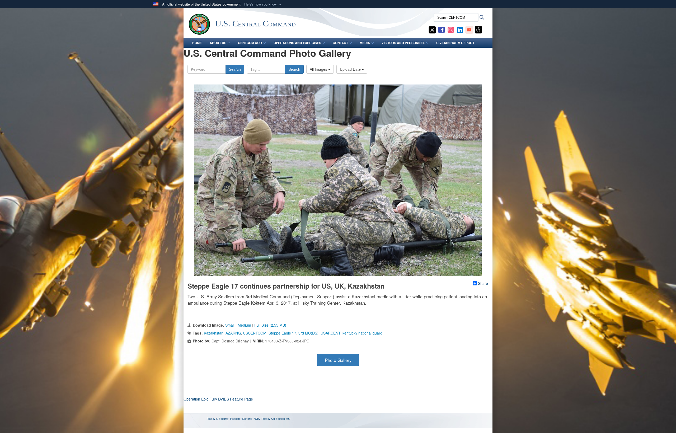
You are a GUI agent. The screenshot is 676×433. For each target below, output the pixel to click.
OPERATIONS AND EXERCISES (297, 42)
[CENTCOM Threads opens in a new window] (478, 29)
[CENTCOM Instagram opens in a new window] (451, 29)
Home (197, 42)
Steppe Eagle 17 (282, 333)
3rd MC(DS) (308, 333)
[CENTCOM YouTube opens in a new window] (469, 29)
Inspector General (241, 419)
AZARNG (233, 333)
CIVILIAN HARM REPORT (455, 42)
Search (235, 69)
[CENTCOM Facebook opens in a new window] (441, 29)
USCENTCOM (254, 333)
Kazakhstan (213, 333)
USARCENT (330, 333)
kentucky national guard (362, 333)
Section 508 (283, 419)
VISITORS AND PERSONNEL (403, 42)
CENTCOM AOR (250, 42)
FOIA (256, 419)
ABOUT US (218, 42)
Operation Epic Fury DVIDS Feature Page (218, 399)
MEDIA (365, 42)
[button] (263, 4)
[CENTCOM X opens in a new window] (432, 29)
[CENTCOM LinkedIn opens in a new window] (460, 29)
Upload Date (351, 69)
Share (483, 283)
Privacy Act (268, 419)
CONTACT (340, 42)
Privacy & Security (217, 419)
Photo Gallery (338, 360)
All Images (319, 69)
